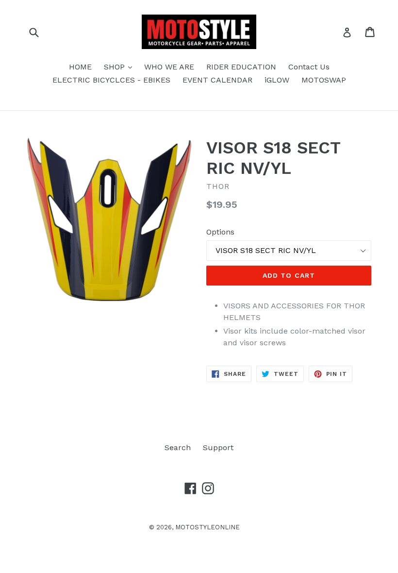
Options (220, 231)
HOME (80, 66)
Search (178, 447)
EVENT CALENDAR (217, 79)
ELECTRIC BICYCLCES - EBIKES (111, 79)
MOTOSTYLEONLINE (207, 527)
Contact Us (309, 66)
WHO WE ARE (169, 66)
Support (218, 447)
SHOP (120, 66)
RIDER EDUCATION (241, 66)
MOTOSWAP (323, 79)
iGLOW (277, 79)
